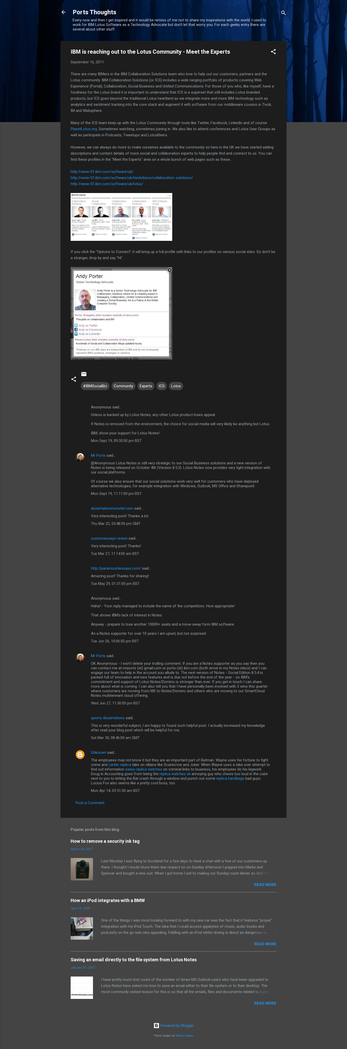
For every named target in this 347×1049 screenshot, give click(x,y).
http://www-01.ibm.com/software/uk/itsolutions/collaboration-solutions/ (132, 177)
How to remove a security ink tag (105, 841)
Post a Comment (90, 803)
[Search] (283, 14)
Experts (146, 386)
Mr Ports (98, 455)
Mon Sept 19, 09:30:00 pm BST (116, 440)
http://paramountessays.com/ (116, 568)
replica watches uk (175, 774)
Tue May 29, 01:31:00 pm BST (115, 583)
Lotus (176, 386)
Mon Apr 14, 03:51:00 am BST (115, 790)
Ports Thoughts (94, 12)
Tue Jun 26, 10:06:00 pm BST (115, 641)
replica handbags (230, 778)
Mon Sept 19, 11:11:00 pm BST (116, 493)
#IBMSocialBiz (95, 386)
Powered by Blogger (177, 1025)
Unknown (98, 752)
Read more (265, 884)
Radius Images (185, 1035)
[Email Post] (84, 376)
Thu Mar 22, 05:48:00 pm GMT (115, 523)
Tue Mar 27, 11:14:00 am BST (115, 553)
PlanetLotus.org (84, 129)
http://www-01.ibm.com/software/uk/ (102, 171)
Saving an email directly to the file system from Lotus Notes (134, 959)
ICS (162, 386)
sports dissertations (108, 718)
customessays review (109, 538)
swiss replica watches (143, 769)
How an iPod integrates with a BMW (108, 900)
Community (123, 386)
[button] (273, 52)
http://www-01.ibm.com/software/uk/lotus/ (107, 184)
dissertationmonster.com (112, 508)
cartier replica (119, 764)
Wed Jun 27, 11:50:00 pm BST (115, 703)
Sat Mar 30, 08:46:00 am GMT (115, 737)
